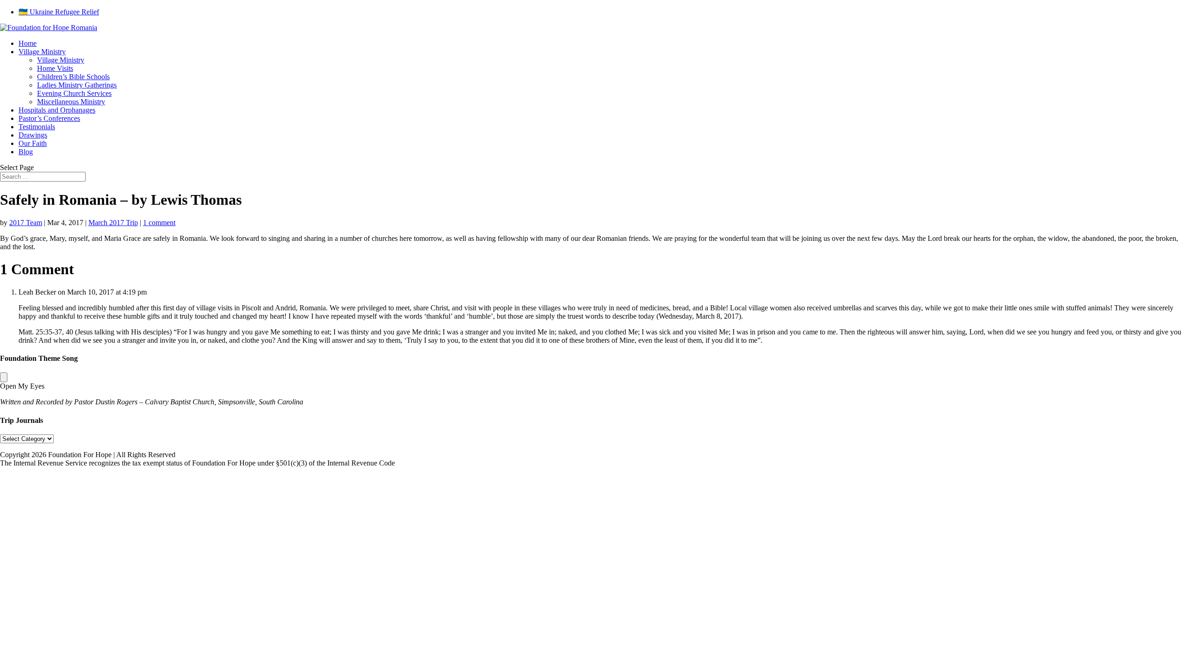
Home (28, 43)
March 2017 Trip (113, 223)
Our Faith (33, 143)
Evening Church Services (74, 93)
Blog (26, 152)
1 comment (159, 223)
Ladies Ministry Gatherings (77, 85)
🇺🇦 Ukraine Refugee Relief (59, 12)
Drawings (33, 135)
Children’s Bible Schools (73, 77)
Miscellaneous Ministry (71, 102)
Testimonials (37, 127)
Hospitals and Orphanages (57, 110)
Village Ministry (42, 52)
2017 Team (25, 223)
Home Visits (55, 68)
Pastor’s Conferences (49, 118)
